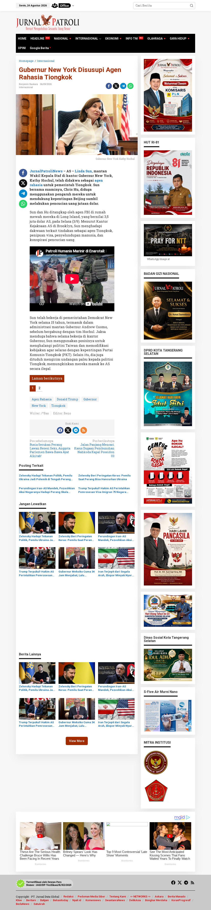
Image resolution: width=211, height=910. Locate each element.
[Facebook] (60, 430)
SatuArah (39, 903)
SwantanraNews (115, 900)
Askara (159, 896)
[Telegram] (76, 430)
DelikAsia (135, 900)
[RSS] (83, 430)
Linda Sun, (84, 171)
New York (39, 406)
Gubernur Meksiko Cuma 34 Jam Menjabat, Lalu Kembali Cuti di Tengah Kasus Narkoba (77, 573)
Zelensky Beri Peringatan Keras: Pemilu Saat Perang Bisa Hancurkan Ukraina (104, 477)
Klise (19, 900)
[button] (191, 5)
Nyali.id (76, 900)
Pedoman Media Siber (91, 896)
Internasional (26, 87)
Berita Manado (176, 896)
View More (76, 741)
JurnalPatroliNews (46, 171)
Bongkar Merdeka (156, 900)
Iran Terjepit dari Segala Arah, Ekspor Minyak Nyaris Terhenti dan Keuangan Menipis (116, 573)
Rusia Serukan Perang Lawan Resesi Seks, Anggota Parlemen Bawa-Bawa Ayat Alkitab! (50, 448)
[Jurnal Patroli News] (48, 22)
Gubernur (90, 399)
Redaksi (68, 896)
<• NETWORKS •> (140, 896)
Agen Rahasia (42, 399)
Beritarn (31, 900)
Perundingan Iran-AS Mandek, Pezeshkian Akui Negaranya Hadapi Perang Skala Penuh (47, 490)
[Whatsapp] (130, 86)
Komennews (93, 900)
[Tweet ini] (116, 86)
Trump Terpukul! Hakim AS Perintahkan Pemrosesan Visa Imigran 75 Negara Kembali (104, 490)
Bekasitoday (60, 900)
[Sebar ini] (109, 86)
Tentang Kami (117, 896)
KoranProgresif (181, 900)
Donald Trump (67, 399)
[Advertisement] (77, 619)
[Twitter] (68, 430)
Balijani (44, 900)
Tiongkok (58, 406)
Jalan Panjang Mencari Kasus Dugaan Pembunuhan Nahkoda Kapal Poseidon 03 (94, 448)
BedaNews (22, 903)
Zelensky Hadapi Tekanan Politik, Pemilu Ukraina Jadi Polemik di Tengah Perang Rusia (45, 477)
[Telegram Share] (123, 86)
